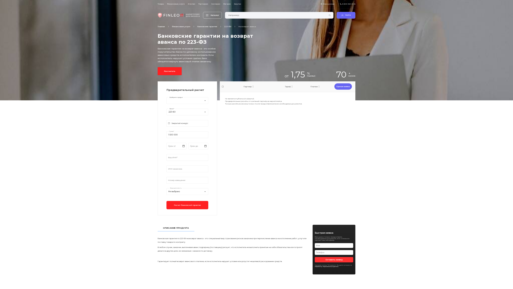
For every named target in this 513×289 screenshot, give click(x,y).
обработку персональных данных (326, 266)
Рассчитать (169, 71)
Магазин (227, 4)
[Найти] (329, 15)
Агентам (191, 4)
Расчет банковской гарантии (187, 205)
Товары (161, 4)
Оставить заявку (334, 259)
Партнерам (203, 4)
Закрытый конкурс (180, 123)
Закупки (237, 4)
